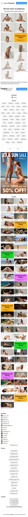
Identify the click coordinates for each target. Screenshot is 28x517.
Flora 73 (5, 427)
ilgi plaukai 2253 (14, 456)
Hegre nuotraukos (14, 499)
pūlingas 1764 (14, 474)
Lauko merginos (14, 504)
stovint (18, 126)
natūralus (12, 109)
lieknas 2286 (14, 451)
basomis (5, 136)
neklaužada (17, 129)
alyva (23, 109)
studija (5, 109)
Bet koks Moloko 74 (7, 425)
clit (12, 132)
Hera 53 (5, 437)
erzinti (4, 122)
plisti (8, 106)
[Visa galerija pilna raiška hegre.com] (20, 57)
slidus (18, 136)
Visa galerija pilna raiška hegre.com (14, 11)
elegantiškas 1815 (14, 471)
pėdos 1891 (14, 468)
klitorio (4, 116)
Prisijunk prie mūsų (21, 3)
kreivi (13, 113)
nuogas (19, 113)
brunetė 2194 (14, 462)
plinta (23, 116)
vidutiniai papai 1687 (14, 479)
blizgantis (10, 122)
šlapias (18, 106)
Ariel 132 (5, 417)
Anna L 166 (5, 415)
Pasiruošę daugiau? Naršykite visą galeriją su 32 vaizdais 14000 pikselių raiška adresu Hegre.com (14, 82)
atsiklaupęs (18, 122)
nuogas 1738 (14, 476)
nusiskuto (10, 103)
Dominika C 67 (6, 431)
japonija (23, 132)
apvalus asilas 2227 (14, 459)
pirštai (17, 132)
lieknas (12, 119)
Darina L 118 (6, 421)
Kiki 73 (4, 429)
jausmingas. (4, 126)
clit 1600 (14, 488)
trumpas (11, 116)
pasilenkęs (5, 119)
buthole (16, 139)
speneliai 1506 (14, 491)
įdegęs (17, 119)
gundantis (12, 126)
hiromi (13, 142)
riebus (17, 109)
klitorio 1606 (14, 485)
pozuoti (23, 119)
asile (5, 129)
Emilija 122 (5, 419)
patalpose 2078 (14, 465)
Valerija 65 (5, 433)
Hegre (9, 3)
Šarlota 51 (5, 439)
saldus (3, 139)
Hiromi (15, 97)
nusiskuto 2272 (14, 453)
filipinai (7, 142)
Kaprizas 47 (6, 441)
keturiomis (10, 139)
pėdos (3, 106)
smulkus (17, 103)
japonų (10, 129)
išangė (3, 113)
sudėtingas (23, 139)
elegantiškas (6, 132)
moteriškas (11, 136)
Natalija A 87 (6, 423)
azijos (8, 113)
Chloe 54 (5, 435)
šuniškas (24, 126)
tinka (23, 129)
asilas (13, 106)
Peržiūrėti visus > (14, 445)
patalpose (17, 116)
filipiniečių (19, 142)
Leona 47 (5, 443)
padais (23, 136)
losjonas (24, 106)
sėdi (24, 122)
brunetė (4, 103)
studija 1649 (14, 482)
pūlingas (24, 103)
